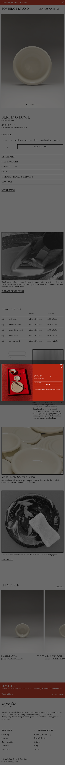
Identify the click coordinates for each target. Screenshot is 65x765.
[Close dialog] (61, 366)
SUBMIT (48, 384)
